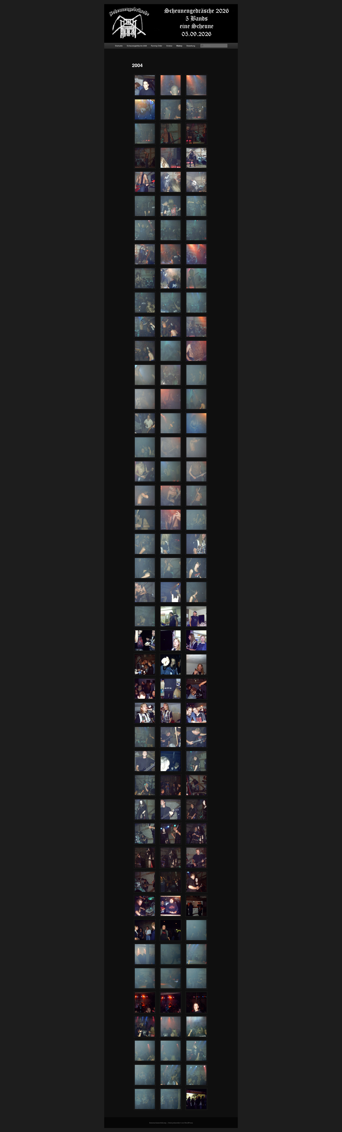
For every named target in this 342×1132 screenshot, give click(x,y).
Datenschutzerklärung (157, 1123)
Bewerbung (190, 45)
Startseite (119, 45)
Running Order (156, 45)
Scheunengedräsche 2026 (137, 45)
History (179, 45)
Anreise (169, 45)
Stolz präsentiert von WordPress (180, 1123)
